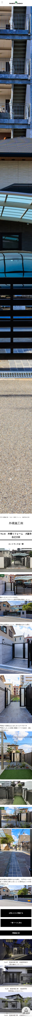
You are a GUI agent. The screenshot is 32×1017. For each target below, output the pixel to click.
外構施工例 (5, 517)
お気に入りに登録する (16, 913)
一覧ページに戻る (16, 922)
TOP (1, 517)
